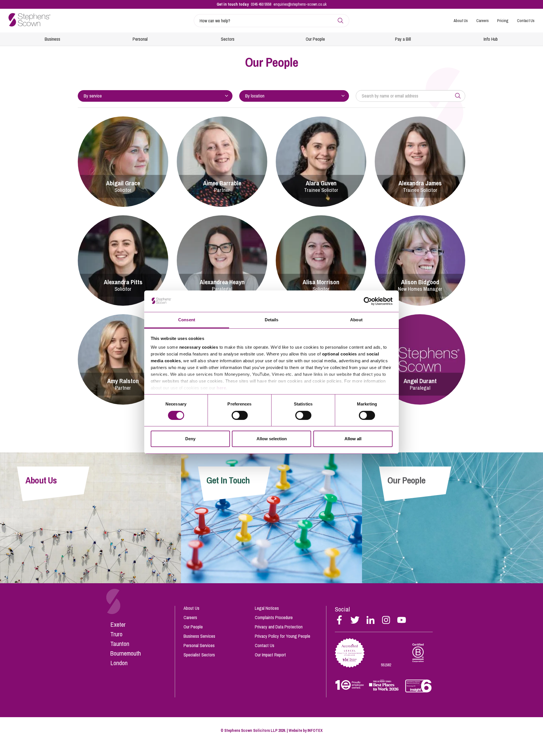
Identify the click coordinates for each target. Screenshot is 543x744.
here (221, 387)
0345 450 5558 (261, 4)
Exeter (118, 624)
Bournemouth (125, 653)
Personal (140, 39)
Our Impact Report (270, 655)
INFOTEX (315, 730)
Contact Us (526, 20)
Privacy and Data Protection (279, 627)
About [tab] (356, 319)
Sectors (227, 39)
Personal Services (199, 645)
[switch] (240, 415)
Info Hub (491, 39)
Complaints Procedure (274, 617)
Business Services (199, 636)
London (119, 663)
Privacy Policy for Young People (282, 636)
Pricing (502, 20)
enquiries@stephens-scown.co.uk (300, 4)
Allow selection (272, 438)
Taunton (119, 643)
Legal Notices (267, 608)
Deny (190, 438)
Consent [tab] (186, 319)
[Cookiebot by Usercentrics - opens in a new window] (368, 301)
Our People (315, 39)
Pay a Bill (403, 39)
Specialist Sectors (199, 655)
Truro (116, 634)
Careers (482, 20)
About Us (461, 20)
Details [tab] (272, 319)
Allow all (352, 438)
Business (52, 39)
